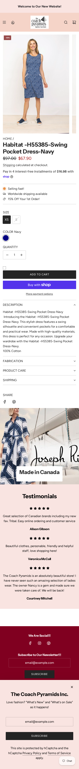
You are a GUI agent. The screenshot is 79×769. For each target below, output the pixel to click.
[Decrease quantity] (7, 255)
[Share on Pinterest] (14, 402)
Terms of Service (59, 753)
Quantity (10, 247)
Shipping (9, 165)
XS (7, 219)
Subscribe (39, 674)
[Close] (72, 687)
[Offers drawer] (12, 22)
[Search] (66, 22)
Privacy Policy (31, 753)
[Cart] (74, 22)
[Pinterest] (48, 643)
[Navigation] (4, 22)
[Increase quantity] (21, 255)
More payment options (39, 294)
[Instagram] (39, 643)
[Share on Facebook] (5, 402)
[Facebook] (30, 643)
